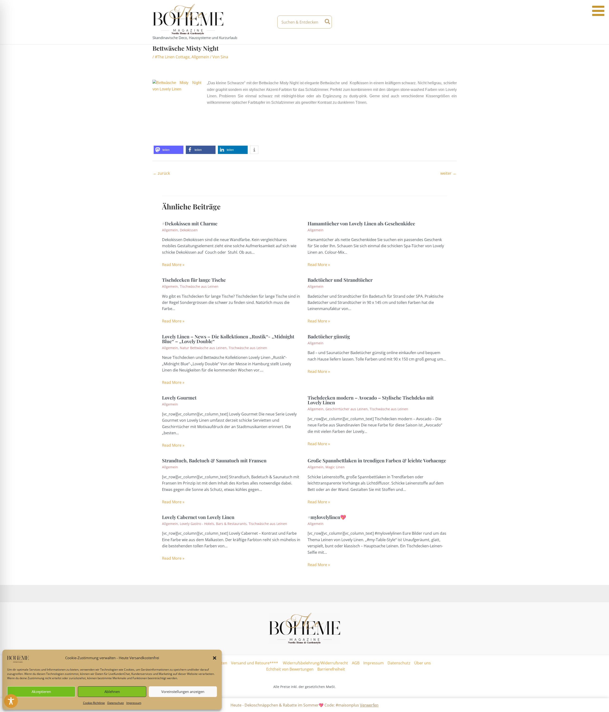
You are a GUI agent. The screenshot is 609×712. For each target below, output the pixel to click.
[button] (214, 658)
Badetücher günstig (329, 336)
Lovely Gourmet (179, 397)
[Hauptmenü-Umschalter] (452, 22)
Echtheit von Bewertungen (290, 669)
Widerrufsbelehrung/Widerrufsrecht (315, 663)
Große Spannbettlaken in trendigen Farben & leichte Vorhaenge (377, 460)
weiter (448, 173)
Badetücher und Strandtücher (340, 280)
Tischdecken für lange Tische (194, 280)
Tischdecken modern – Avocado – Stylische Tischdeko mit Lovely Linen (371, 399)
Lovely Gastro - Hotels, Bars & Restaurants (213, 523)
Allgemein (200, 56)
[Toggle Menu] (598, 11)
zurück (161, 173)
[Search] (328, 22)
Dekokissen (189, 230)
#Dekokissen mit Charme (189, 223)
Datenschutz (115, 703)
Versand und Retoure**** (254, 663)
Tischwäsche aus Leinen (199, 286)
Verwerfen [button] (369, 705)
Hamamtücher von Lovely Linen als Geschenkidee (361, 223)
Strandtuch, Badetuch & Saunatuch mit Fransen (214, 460)
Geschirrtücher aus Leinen (346, 409)
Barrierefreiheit (331, 669)
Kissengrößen (438, 96)
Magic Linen (335, 467)
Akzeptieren (41, 691)
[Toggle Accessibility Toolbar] (11, 701)
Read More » (173, 264)
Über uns (422, 663)
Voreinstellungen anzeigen (182, 691)
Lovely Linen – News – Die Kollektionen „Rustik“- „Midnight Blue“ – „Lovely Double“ (228, 338)
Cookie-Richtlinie (94, 703)
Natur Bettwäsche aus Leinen (203, 348)
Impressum (133, 703)
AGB (355, 663)
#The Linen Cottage (172, 56)
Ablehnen (112, 691)
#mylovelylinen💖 (327, 517)
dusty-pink (358, 96)
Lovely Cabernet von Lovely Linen (198, 517)
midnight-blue (292, 96)
